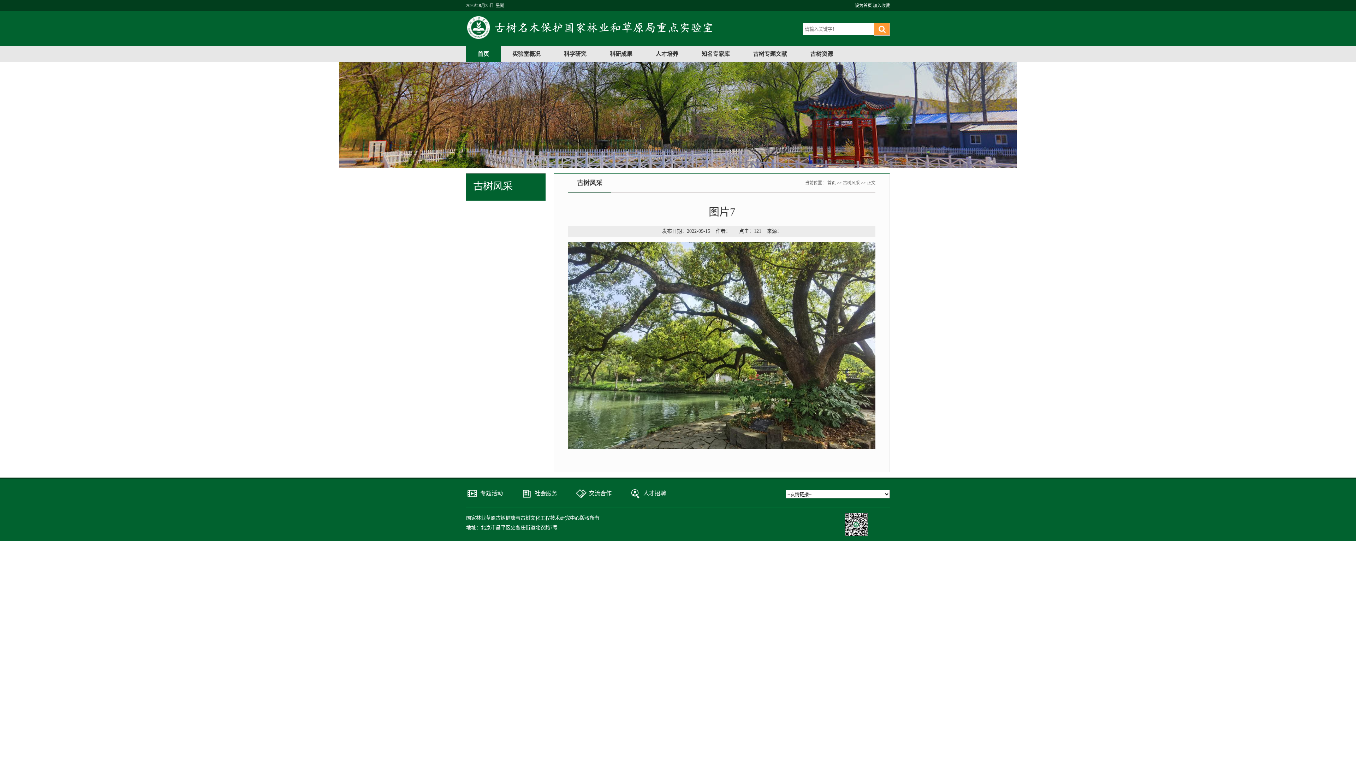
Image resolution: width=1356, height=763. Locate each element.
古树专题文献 (770, 54)
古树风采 (851, 183)
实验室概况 (526, 54)
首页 (483, 54)
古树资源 (821, 54)
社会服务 (546, 493)
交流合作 (600, 493)
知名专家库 (716, 54)
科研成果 (621, 54)
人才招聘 (654, 493)
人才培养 (667, 54)
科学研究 (575, 54)
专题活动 (491, 493)
